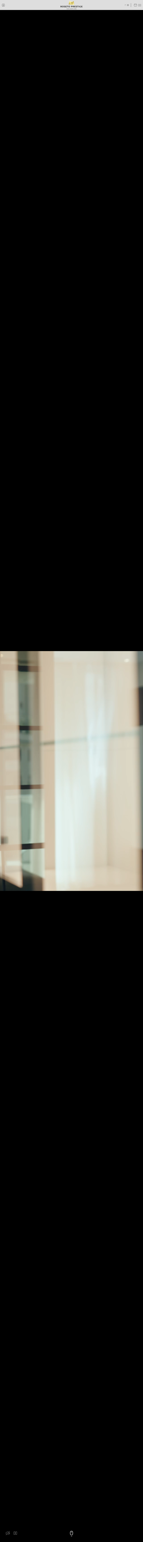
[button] (126, 5)
